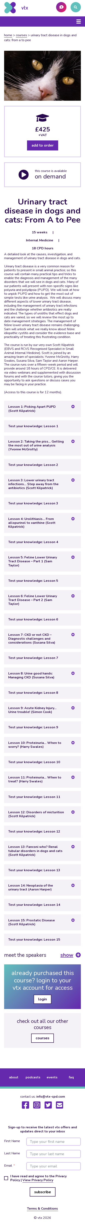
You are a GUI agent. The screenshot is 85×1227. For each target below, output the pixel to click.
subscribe (42, 1192)
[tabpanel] (42, 323)
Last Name (12, 1153)
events (52, 1077)
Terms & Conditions (42, 1208)
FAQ (71, 1077)
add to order (43, 145)
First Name (12, 1141)
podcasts (33, 1077)
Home (8, 35)
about (13, 1077)
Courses (21, 35)
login (42, 999)
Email (8, 1166)
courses (42, 1038)
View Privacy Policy (37, 1180)
